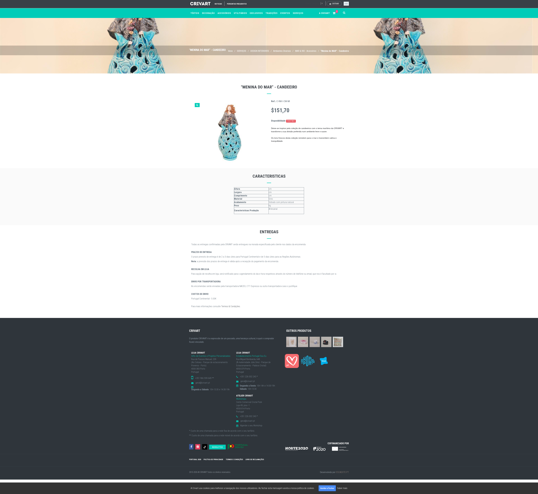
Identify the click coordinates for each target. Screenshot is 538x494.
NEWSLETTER (217, 447)
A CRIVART (324, 13)
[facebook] (191, 446)
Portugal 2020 (195, 459)
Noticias (218, 4)
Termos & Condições (230, 306)
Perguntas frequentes (237, 4)
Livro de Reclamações (254, 459)
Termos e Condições (234, 459)
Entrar (335, 4)
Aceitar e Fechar (327, 488)
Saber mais (342, 488)
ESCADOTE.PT (342, 472)
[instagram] (197, 446)
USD (346, 4)
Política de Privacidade (213, 459)
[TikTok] (204, 447)
